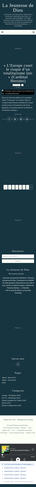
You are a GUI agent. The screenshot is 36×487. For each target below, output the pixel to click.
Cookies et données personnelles (16, 432)
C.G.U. (14, 430)
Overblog (29, 420)
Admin (19, 290)
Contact (29, 427)
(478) (11, 395)
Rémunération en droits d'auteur (25, 430)
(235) (6, 403)
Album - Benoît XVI (9, 378)
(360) (11, 398)
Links (4, 383)
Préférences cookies (30, 432)
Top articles (23, 427)
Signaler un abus (6, 430)
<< (6, 187)
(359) (14, 400)
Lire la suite (18, 114)
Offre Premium (3, 432)
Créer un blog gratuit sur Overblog (11, 427)
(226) (11, 405)
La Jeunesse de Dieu (18, 8)
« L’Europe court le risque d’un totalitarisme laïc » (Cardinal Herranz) (18, 73)
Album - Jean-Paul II (9, 380)
